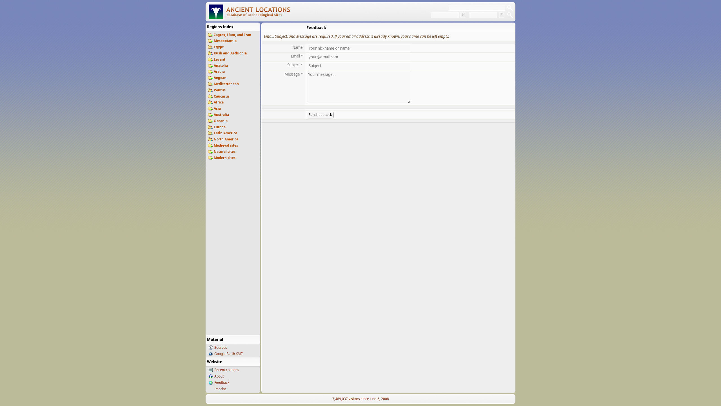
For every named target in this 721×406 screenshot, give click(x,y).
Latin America (225, 133)
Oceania (221, 120)
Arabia (219, 71)
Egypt (219, 47)
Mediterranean (226, 83)
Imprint (220, 389)
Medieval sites (226, 145)
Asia (217, 108)
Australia (221, 114)
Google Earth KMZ (228, 353)
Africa (219, 102)
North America (226, 139)
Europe (220, 127)
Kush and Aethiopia (230, 53)
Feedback (221, 382)
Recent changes (226, 369)
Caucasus (222, 96)
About (219, 376)
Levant (219, 59)
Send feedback (320, 114)
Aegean (220, 77)
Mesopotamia (225, 40)
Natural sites (224, 151)
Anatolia (221, 65)
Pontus (220, 90)
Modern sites (224, 157)
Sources (220, 347)
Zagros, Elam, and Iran (232, 34)
